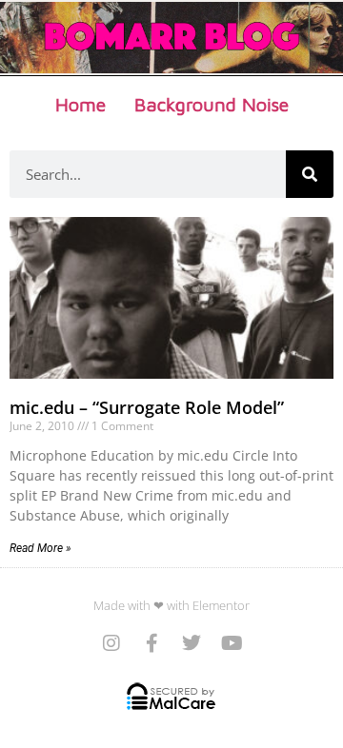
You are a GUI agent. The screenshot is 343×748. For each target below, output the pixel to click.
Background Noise (211, 104)
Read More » (40, 548)
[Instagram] (111, 643)
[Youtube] (231, 643)
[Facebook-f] (151, 643)
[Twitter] (191, 643)
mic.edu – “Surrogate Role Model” (147, 407)
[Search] (309, 174)
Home (80, 104)
